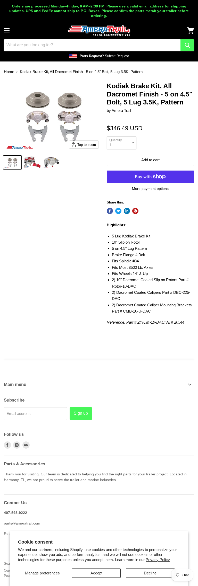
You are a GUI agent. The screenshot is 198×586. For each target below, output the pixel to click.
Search (9, 563)
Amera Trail (121, 110)
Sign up (81, 413)
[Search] (187, 45)
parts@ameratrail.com (22, 523)
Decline (150, 573)
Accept (96, 573)
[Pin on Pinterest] (135, 211)
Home (9, 71)
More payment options (150, 189)
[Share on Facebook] (110, 211)
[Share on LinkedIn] (127, 211)
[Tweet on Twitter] (118, 211)
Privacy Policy (158, 559)
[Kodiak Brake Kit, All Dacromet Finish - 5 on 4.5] (12, 162)
